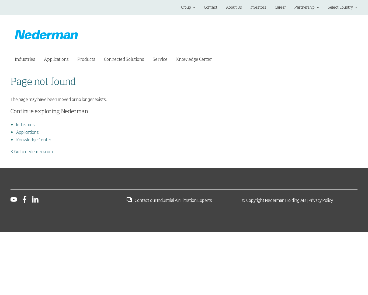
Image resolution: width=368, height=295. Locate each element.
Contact (210, 7)
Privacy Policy (321, 200)
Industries (25, 124)
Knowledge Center (33, 139)
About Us (234, 7)
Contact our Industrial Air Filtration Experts (173, 200)
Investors (258, 7)
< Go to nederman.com (32, 151)
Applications (27, 132)
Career (280, 7)
